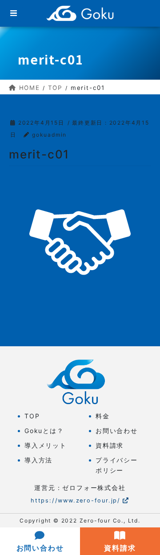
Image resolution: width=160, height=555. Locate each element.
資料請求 (110, 445)
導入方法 (38, 460)
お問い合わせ (117, 430)
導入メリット (45, 445)
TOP (32, 416)
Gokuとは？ (44, 430)
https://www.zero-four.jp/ (75, 500)
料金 (103, 416)
